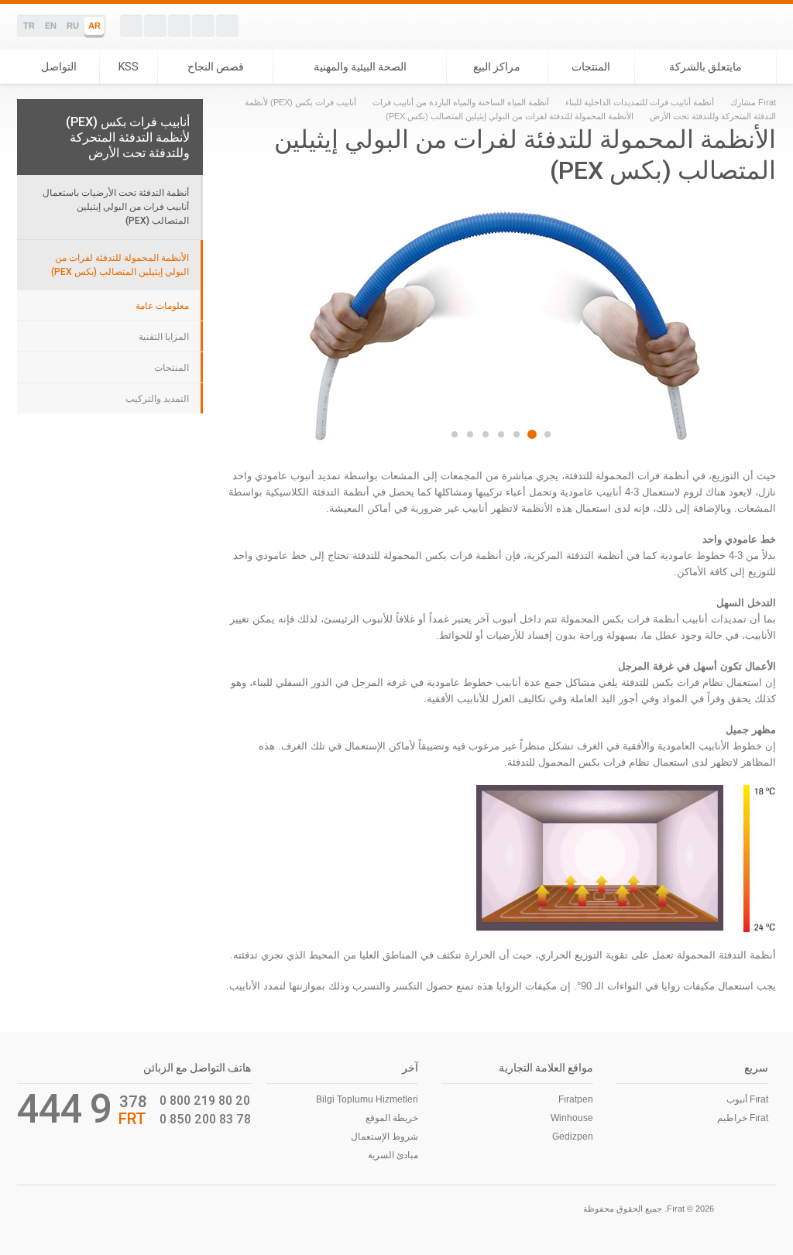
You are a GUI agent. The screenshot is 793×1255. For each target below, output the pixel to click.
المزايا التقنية (164, 336)
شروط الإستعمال (384, 1136)
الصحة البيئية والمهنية (360, 67)
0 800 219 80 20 (205, 1100)
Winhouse (572, 1118)
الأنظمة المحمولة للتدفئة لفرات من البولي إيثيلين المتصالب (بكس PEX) (120, 264)
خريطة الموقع (392, 1118)
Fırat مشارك (753, 102)
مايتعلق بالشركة (705, 67)
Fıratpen (575, 1099)
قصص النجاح (215, 67)
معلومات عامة (162, 305)
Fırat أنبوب (747, 1099)
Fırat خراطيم (742, 1118)
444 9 (64, 1108)
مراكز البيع (496, 67)
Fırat (723, 26)
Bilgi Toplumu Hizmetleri (367, 1099)
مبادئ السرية (393, 1155)
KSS (128, 67)
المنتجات (591, 67)
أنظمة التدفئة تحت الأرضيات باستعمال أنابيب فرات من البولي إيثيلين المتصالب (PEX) (116, 206)
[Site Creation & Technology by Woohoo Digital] (38, 1207)
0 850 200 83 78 (205, 1118)
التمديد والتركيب (157, 398)
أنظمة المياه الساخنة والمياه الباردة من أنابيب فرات (460, 102)
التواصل (59, 67)
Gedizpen (572, 1136)
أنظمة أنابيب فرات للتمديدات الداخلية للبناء (639, 102)
